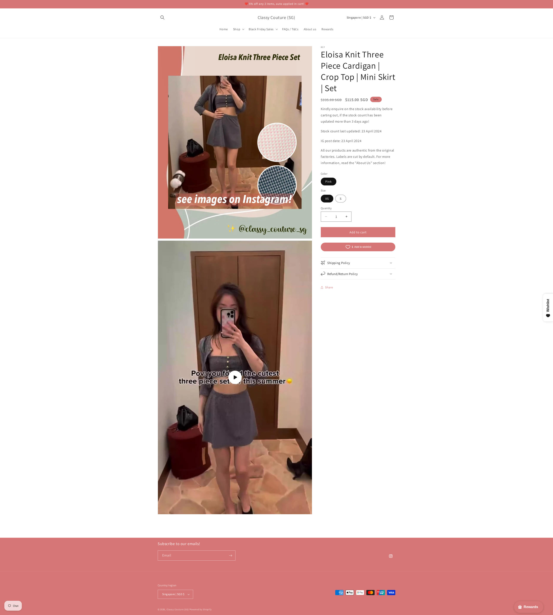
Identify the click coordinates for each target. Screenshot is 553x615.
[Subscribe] (230, 555)
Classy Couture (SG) (178, 609)
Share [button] (329, 287)
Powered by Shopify (200, 609)
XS (327, 198)
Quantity (326, 208)
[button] (162, 17)
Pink (328, 181)
